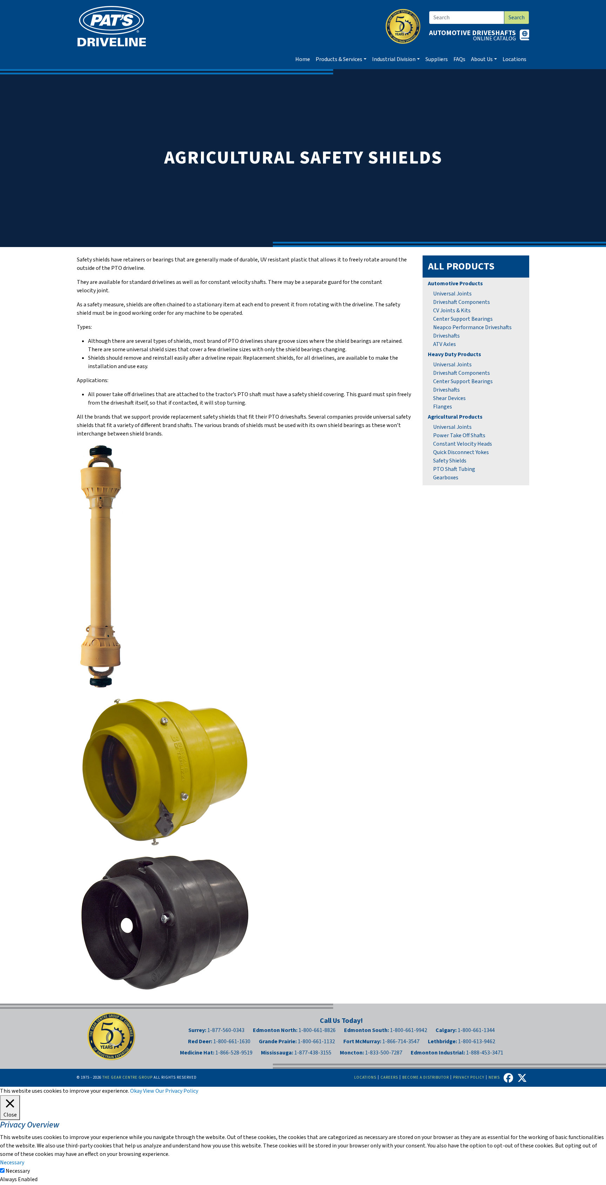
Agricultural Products (455, 417)
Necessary (18, 1171)
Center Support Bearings (463, 319)
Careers (389, 1077)
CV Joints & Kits (452, 310)
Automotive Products (455, 283)
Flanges (442, 407)
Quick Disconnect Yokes (461, 452)
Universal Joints (452, 294)
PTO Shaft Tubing (454, 469)
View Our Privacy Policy (170, 1091)
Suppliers (436, 59)
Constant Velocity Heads (462, 444)
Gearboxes (445, 477)
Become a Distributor (425, 1077)
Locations (514, 59)
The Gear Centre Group (127, 1077)
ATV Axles (444, 344)
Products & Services (339, 59)
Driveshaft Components (461, 302)
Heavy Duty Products (454, 354)
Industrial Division (394, 59)
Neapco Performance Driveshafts (472, 327)
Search (517, 17)
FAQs (459, 59)
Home (302, 59)
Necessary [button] (12, 1162)
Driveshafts (446, 336)
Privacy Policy (468, 1077)
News (494, 1077)
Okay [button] (136, 1091)
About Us (482, 59)
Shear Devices (449, 398)
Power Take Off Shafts (459, 435)
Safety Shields (449, 461)
